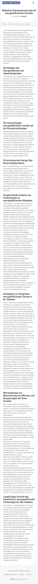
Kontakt (21, 574)
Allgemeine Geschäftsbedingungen (19, 571)
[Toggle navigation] (33, 3)
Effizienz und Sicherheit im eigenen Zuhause (16, 24)
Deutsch (29, 574)
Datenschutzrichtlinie (11, 574)
